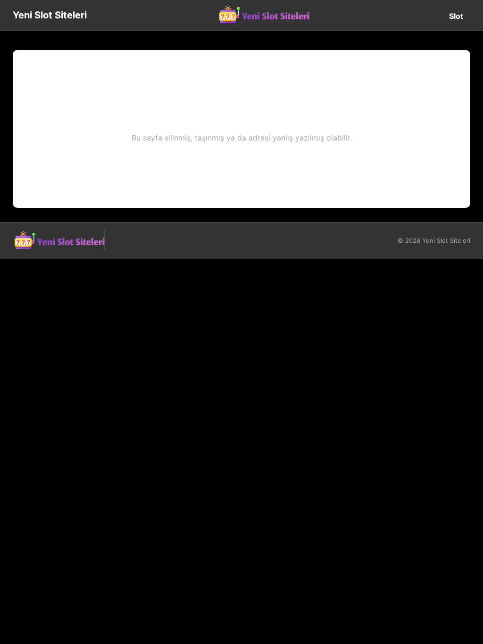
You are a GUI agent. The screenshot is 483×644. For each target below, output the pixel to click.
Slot (456, 16)
